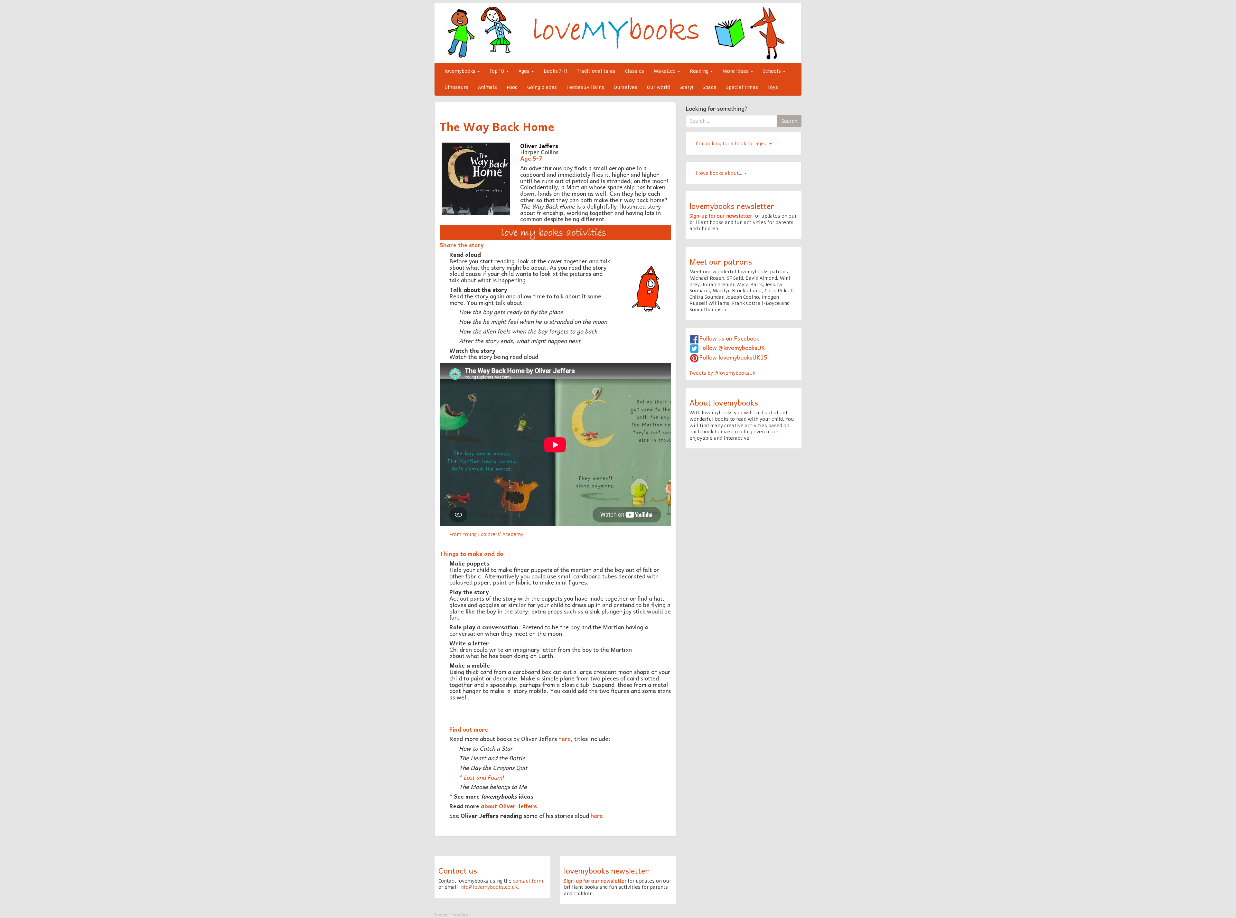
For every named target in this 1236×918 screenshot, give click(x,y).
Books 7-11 (555, 71)
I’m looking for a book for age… (732, 143)
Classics (634, 71)
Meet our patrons (720, 261)
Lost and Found (483, 777)
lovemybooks (461, 71)
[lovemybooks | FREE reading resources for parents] (618, 33)
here (597, 815)
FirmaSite (458, 915)
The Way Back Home (497, 126)
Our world (658, 87)
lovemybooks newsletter (731, 206)
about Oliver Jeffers (509, 805)
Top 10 (498, 71)
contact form (528, 881)
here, (565, 738)
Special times (742, 87)
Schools (772, 71)
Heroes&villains (585, 87)
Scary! (686, 87)
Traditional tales (596, 71)
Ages (525, 71)
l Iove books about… (720, 173)
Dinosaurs (456, 87)
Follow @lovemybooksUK (732, 347)
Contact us (457, 870)
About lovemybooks (723, 402)
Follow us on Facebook (729, 338)
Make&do (665, 71)
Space (709, 87)
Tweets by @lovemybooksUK (722, 373)
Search (789, 121)
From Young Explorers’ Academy (486, 534)
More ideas (736, 71)
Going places (542, 87)
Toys (773, 87)
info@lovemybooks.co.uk (488, 887)
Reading (700, 71)
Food (512, 87)
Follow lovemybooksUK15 (733, 357)
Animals (487, 87)
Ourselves (625, 87)
